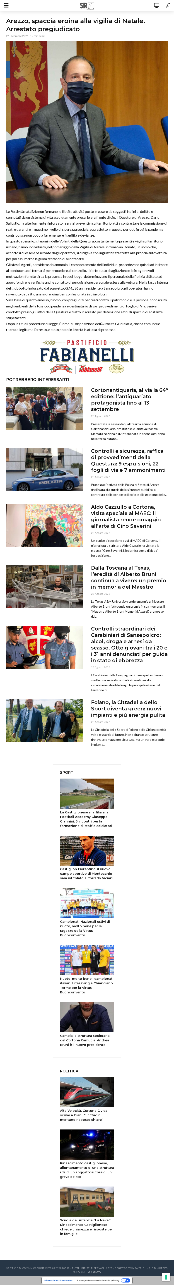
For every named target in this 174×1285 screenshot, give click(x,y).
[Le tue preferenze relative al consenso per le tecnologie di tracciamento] (166, 1277)
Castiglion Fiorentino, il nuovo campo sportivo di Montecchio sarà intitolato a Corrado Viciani (86, 873)
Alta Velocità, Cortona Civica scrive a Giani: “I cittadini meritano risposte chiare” (83, 1115)
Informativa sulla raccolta (58, 1280)
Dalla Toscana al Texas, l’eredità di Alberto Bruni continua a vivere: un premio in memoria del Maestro (128, 577)
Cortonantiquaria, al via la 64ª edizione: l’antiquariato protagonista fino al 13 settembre (129, 399)
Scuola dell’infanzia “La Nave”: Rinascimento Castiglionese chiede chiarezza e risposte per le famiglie (86, 1227)
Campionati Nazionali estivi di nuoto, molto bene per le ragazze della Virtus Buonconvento (85, 928)
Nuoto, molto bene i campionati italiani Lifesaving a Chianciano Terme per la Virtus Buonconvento (87, 985)
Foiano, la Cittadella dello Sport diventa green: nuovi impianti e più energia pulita (128, 708)
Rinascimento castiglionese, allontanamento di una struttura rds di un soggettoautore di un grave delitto (87, 1170)
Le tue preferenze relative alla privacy (98, 1280)
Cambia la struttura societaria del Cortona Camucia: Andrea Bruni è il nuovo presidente (85, 1040)
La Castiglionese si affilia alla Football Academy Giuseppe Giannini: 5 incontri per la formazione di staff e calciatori (86, 819)
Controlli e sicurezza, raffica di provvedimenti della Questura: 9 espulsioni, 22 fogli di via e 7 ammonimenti (128, 460)
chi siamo (94, 1271)
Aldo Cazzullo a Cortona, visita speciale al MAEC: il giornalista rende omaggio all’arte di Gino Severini (126, 516)
